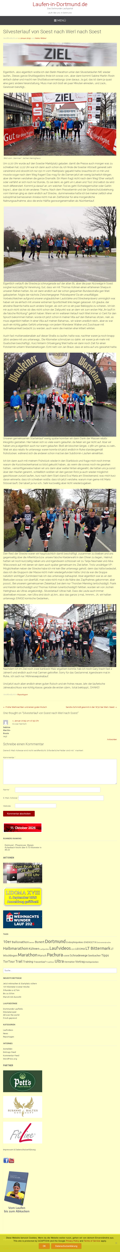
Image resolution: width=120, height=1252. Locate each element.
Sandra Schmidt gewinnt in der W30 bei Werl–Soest (91, 707)
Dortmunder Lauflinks (13, 1009)
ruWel (66, 955)
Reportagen (22, 694)
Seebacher (94, 955)
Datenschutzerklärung (66, 1246)
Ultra (59, 961)
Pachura (55, 954)
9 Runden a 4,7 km (11, 990)
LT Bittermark (97, 948)
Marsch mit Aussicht (12, 997)
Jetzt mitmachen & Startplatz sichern (20, 983)
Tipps (105, 955)
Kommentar (9, 757)
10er (7, 941)
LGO (73, 949)
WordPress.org (10, 1059)
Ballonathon (20, 942)
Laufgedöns (44, 949)
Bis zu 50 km (8, 993)
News (5, 1033)
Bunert (40, 942)
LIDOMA (80, 948)
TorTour (9, 961)
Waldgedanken (92, 962)
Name (6, 789)
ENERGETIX (90, 942)
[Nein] (116, 1243)
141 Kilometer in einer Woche (16, 987)
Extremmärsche (104, 942)
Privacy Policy (72, 1241)
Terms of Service (92, 1241)
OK (44, 1246)
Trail (18, 961)
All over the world (11, 1015)
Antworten (112, 739)
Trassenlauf (40, 961)
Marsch (42, 955)
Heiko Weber (40, 38)
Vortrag (80, 961)
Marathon (28, 954)
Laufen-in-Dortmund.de (60, 4)
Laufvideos (60, 948)
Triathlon (50, 962)
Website (7, 806)
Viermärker (69, 962)
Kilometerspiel (9, 1012)
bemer (31, 942)
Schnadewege (79, 955)
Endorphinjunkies (74, 942)
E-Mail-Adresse (10, 798)
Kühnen (34, 948)
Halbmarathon (15, 948)
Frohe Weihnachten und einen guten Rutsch (25, 707)
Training (28, 961)
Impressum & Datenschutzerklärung (19, 1149)
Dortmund (55, 941)
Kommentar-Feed (11, 1055)
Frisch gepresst (10, 1018)
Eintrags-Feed (9, 1052)
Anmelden (7, 1049)
